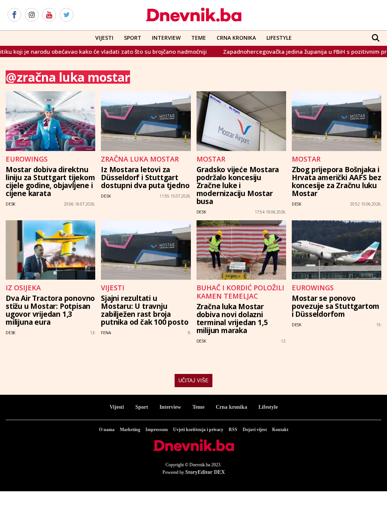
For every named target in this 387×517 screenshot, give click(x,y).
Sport (132, 37)
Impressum (157, 429)
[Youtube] (49, 15)
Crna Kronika (236, 37)
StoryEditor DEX (205, 472)
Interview (166, 37)
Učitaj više (193, 380)
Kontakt (280, 429)
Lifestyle (279, 37)
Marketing (130, 429)
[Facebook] (14, 15)
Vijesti (104, 37)
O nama (107, 429)
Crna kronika (231, 407)
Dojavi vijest (255, 429)
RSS (233, 429)
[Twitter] (66, 15)
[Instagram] (32, 15)
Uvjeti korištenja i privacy (198, 429)
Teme (198, 37)
